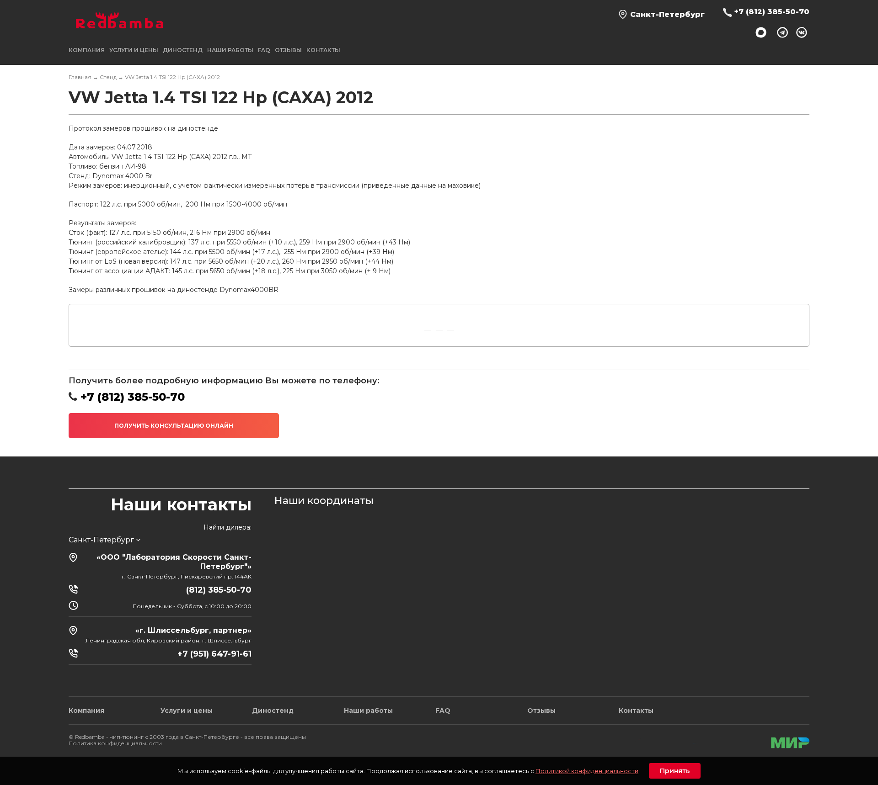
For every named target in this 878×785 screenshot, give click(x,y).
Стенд (108, 77)
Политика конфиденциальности (115, 743)
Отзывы (288, 50)
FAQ (264, 50)
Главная (80, 77)
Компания (86, 710)
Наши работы (230, 50)
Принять (675, 771)
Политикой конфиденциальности (586, 770)
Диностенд (183, 50)
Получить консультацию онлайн (173, 425)
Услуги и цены (187, 710)
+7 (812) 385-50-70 (771, 11)
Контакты (323, 50)
